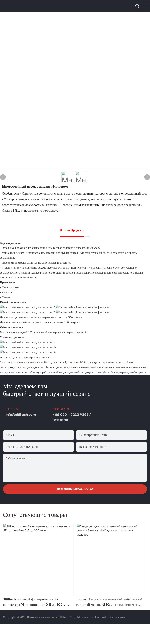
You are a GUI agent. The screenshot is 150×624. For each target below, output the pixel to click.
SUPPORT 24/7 (61, 409)
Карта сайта (118, 617)
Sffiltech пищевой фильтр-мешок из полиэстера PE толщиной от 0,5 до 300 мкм (36, 602)
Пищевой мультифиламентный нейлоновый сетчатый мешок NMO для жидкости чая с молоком (109, 602)
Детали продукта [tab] (72, 230)
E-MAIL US (12, 409)
